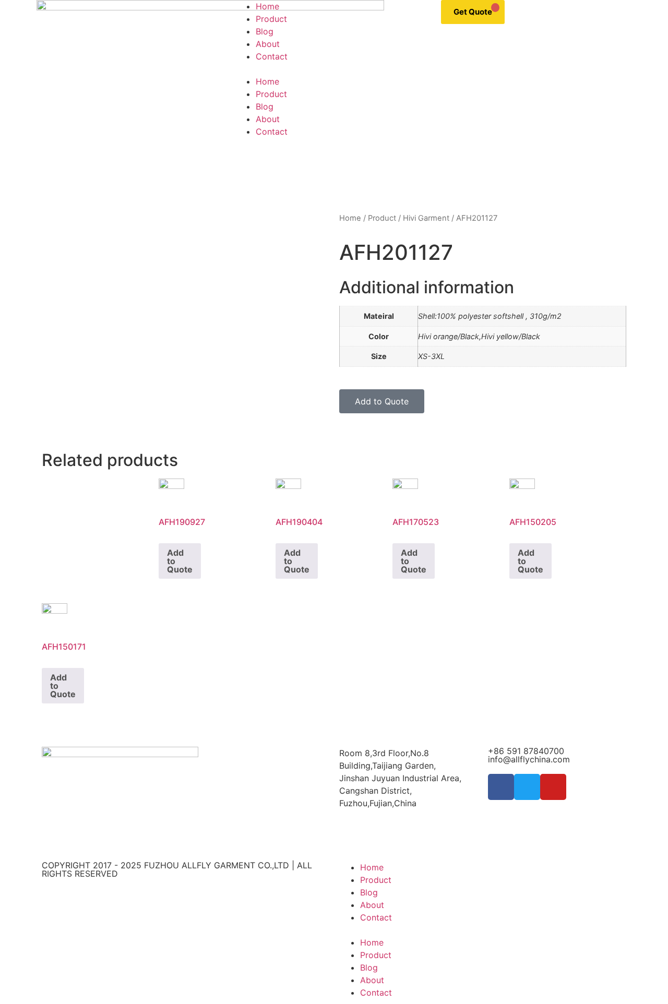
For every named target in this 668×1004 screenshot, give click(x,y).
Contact (272, 56)
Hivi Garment (426, 218)
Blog (264, 31)
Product (271, 19)
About (268, 44)
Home (267, 6)
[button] (334, 69)
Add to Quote (180, 561)
